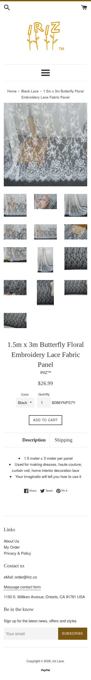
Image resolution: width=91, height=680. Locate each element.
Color (25, 394)
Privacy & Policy (17, 553)
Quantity (44, 394)
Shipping (64, 440)
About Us (11, 541)
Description (34, 440)
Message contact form (22, 586)
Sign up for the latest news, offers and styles (40, 620)
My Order (12, 547)
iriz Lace (58, 661)
